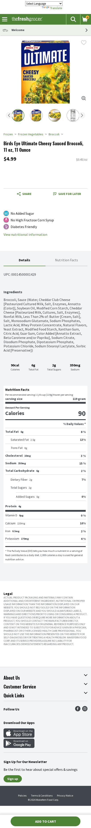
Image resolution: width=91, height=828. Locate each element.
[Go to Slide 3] (55, 115)
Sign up (12, 779)
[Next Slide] (81, 115)
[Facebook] (77, 710)
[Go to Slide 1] (18, 115)
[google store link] (19, 746)
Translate (56, 8)
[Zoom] (83, 98)
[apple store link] (19, 736)
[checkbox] (83, 42)
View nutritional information (25, 234)
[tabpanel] (45, 414)
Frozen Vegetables (30, 134)
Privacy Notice (65, 795)
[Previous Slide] (9, 115)
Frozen (8, 134)
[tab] (25, 260)
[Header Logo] (26, 19)
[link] (67, 193)
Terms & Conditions (42, 795)
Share (26, 194)
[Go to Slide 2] (36, 115)
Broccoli (54, 134)
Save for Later (69, 194)
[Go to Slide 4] (73, 115)
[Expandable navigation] (5, 19)
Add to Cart (45, 821)
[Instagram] (84, 710)
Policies (22, 795)
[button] (73, 19)
